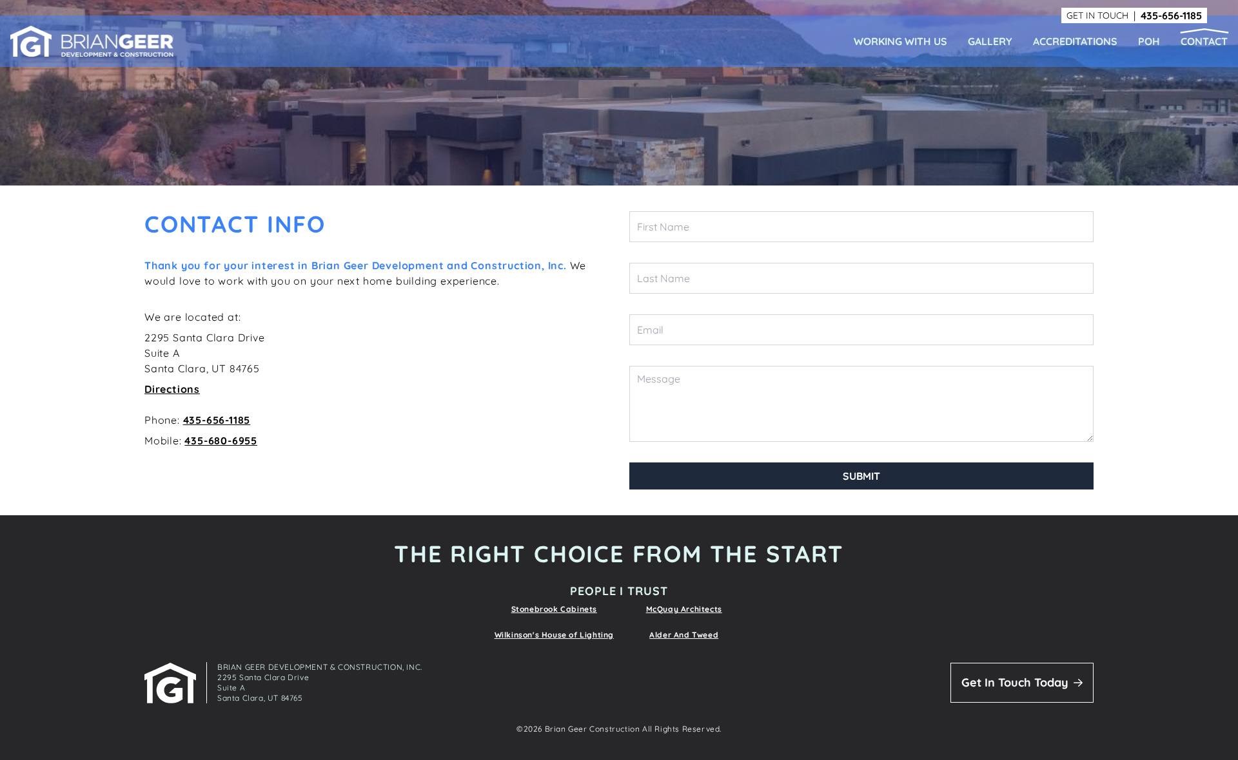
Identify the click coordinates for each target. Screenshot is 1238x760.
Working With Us (900, 41)
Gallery (990, 41)
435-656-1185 (1171, 15)
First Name (663, 226)
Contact (1204, 41)
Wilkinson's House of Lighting (554, 635)
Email (650, 329)
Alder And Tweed (683, 635)
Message (658, 378)
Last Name (663, 278)
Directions (172, 389)
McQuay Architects (684, 609)
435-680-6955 (220, 440)
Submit (861, 476)
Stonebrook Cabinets (554, 609)
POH (1149, 41)
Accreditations (1075, 41)
